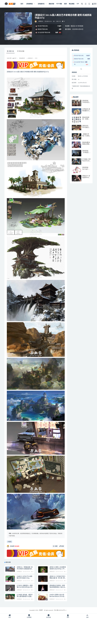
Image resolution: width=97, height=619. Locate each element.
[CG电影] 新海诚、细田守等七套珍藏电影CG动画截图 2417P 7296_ (25, 596)
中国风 (9, 541)
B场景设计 (40, 21)
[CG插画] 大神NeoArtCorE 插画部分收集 (86, 161)
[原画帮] (36, 21)
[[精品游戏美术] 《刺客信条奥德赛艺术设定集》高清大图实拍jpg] (76, 121)
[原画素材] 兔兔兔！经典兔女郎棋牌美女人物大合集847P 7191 (57, 587)
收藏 (55, 546)
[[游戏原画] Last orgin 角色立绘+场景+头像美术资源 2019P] (76, 171)
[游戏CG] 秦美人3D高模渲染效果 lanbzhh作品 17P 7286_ (58, 568)
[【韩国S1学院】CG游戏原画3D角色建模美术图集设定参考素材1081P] (76, 138)
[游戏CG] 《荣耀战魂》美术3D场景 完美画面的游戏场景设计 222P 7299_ (25, 568)
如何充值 (48, 617)
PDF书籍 (59, 3)
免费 (65, 3)
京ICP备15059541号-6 (60, 610)
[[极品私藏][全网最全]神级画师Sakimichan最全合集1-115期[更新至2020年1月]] (76, 146)
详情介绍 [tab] (11, 51)
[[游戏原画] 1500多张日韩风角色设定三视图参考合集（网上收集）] (76, 104)
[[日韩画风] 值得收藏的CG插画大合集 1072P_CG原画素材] (76, 114)
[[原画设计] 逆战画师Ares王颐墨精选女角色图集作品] (76, 180)
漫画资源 (51, 3)
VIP (78, 3)
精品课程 (71, 3)
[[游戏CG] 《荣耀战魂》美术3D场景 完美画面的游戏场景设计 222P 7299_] (10, 569)
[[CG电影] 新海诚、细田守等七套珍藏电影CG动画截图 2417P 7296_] (10, 596)
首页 (22, 3)
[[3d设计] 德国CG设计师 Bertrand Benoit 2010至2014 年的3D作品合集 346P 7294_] (43, 598)
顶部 (87, 617)
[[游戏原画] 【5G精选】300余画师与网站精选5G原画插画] (76, 154)
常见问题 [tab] (21, 51)
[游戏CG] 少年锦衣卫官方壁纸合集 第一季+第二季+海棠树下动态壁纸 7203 (57, 578)
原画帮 (14, 546)
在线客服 (29, 617)
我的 (68, 617)
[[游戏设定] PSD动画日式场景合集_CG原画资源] (76, 127)
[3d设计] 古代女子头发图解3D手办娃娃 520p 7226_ (24, 578)
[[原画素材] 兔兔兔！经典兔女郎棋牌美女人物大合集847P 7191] (43, 589)
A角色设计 (52, 571)
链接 (62, 546)
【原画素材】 (22, 58)
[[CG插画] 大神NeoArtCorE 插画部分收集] (76, 163)
